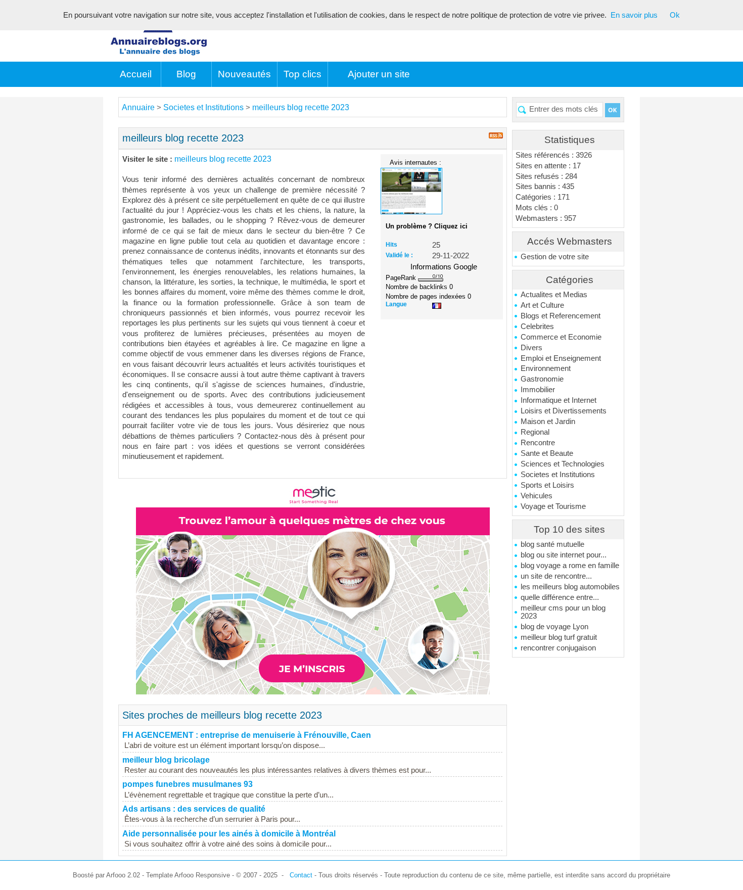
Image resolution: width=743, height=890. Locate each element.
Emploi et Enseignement (561, 358)
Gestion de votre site (555, 257)
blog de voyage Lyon (554, 627)
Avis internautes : (415, 162)
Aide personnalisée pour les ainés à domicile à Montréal (229, 833)
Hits (391, 245)
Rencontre (538, 443)
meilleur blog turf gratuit (559, 637)
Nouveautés (244, 74)
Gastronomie (542, 379)
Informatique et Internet (558, 400)
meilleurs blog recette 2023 (300, 107)
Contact (301, 875)
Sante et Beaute (547, 453)
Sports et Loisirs (547, 485)
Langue (396, 304)
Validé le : (399, 255)
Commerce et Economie (561, 337)
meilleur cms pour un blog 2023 (563, 612)
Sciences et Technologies (563, 464)
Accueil (136, 74)
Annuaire (138, 107)
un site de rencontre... (556, 576)
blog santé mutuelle (552, 544)
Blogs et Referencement (560, 316)
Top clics (302, 74)
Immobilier (538, 390)
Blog (186, 74)
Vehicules (536, 496)
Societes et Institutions (558, 475)
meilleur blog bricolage (166, 760)
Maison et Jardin (548, 421)
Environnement (546, 368)
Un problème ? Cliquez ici (427, 226)
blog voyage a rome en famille (570, 565)
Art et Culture (542, 305)
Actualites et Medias (554, 295)
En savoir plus (634, 15)
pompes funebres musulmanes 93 (187, 784)
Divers (531, 348)
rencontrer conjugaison (558, 648)
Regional (535, 432)
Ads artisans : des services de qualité (193, 809)
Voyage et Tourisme (553, 506)
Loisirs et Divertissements (564, 411)
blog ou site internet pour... (564, 555)
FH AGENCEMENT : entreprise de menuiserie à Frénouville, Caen (246, 735)
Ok (675, 15)
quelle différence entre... (560, 597)
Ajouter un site (379, 74)
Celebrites (537, 326)
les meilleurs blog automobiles (570, 587)
